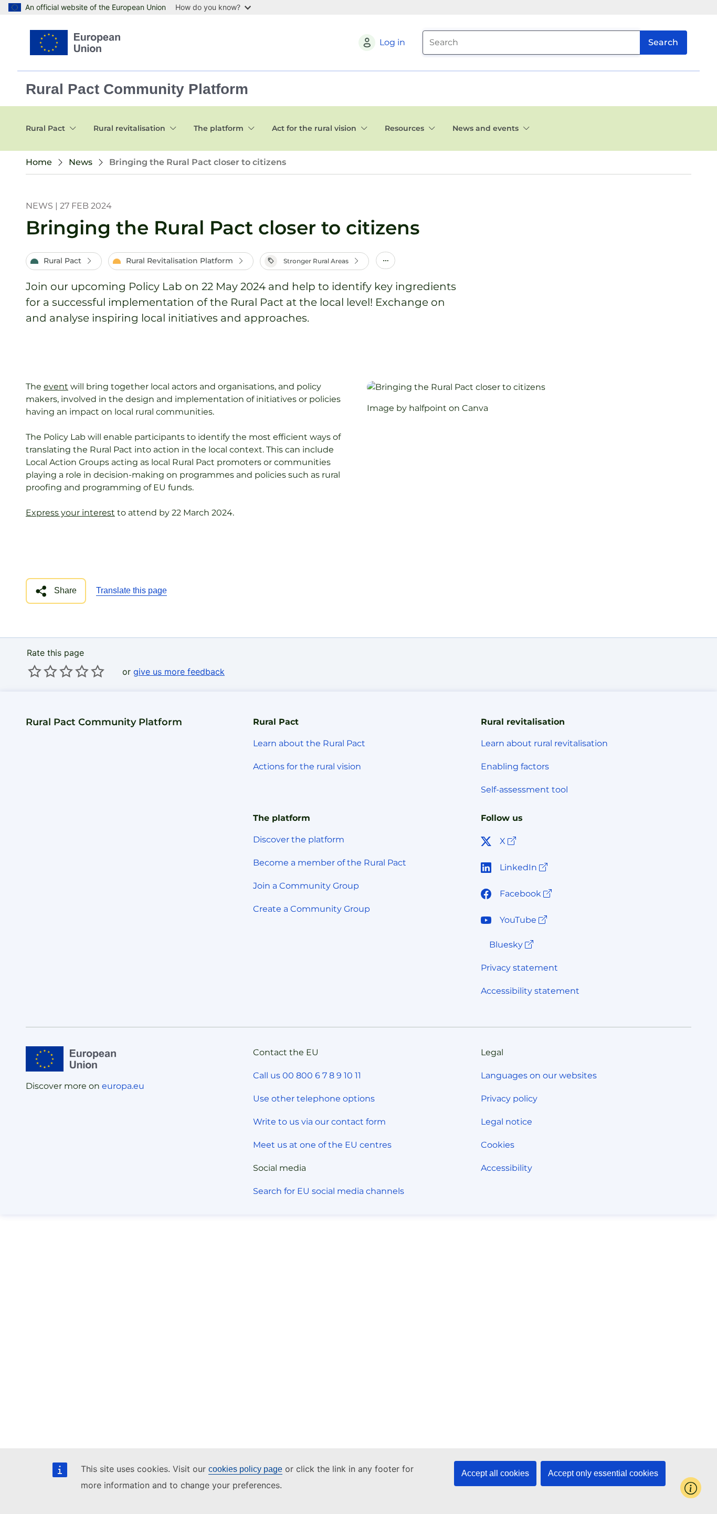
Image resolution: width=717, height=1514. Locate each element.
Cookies (497, 1145)
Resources (404, 128)
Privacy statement (519, 968)
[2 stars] (42, 671)
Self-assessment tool (524, 790)
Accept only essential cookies (603, 1473)
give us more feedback (179, 671)
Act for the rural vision (314, 128)
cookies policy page (245, 1469)
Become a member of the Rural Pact (329, 863)
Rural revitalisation (129, 128)
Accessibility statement (530, 991)
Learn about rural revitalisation (544, 743)
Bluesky (512, 944)
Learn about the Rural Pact (309, 743)
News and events (485, 128)
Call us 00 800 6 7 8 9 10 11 (307, 1075)
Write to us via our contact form (319, 1122)
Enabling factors (515, 766)
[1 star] (35, 671)
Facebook (527, 893)
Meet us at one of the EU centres (322, 1145)
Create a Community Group (311, 909)
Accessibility (506, 1168)
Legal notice (506, 1122)
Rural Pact (45, 128)
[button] (64, 261)
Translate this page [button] (131, 590)
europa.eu (123, 1086)
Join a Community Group (306, 886)
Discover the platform (298, 839)
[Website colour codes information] (690, 1487)
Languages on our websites (539, 1075)
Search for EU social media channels (328, 1191)
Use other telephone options (314, 1099)
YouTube (524, 919)
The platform (219, 128)
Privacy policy (509, 1099)
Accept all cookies (495, 1473)
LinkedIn (525, 867)
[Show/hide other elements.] (385, 261)
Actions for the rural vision (307, 766)
